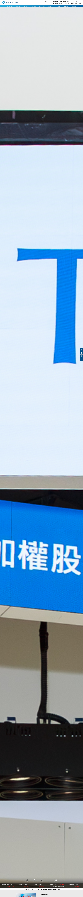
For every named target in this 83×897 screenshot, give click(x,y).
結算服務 (50, 6)
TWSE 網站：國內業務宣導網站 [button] (75, 3)
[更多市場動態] (81, 359)
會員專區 (60, 1)
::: (0, 0)
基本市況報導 (66, 3)
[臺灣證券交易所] (10, 2)
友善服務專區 (55, 1)
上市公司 (34, 6)
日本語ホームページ (70, 1)
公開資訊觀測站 (55, 3)
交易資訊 (18, 6)
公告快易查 (61, 3)
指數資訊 (26, 6)
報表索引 (64, 1)
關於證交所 (9, 6)
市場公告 (58, 6)
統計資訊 (81, 356)
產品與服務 (42, 6)
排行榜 (81, 353)
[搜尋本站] (81, 1)
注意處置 (66, 6)
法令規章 (74, 6)
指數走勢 (81, 350)
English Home (77, 1)
